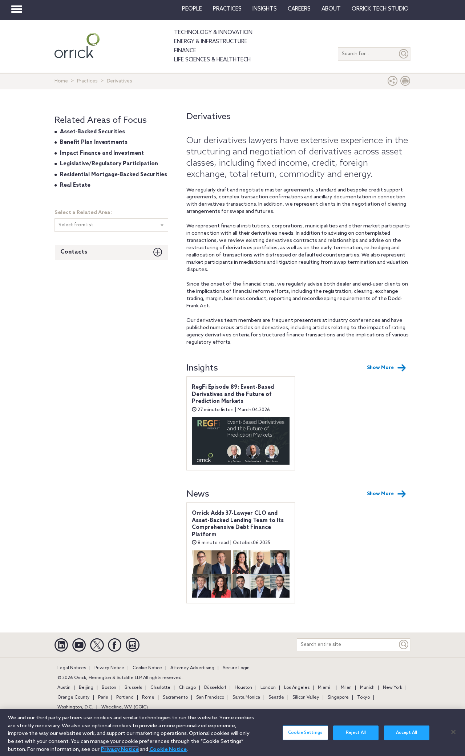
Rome (148, 697)
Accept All (406, 732)
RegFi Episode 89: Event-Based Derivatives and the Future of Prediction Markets (233, 394)
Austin (63, 687)
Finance (185, 51)
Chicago (187, 687)
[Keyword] (404, 644)
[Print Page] (405, 83)
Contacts (74, 251)
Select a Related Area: (83, 213)
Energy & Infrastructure (210, 42)
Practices (227, 9)
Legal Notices (71, 668)
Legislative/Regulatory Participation (109, 164)
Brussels (133, 687)
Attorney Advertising (192, 668)
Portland (125, 697)
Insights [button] (264, 9)
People (192, 9)
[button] (393, 83)
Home (61, 81)
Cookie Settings (305, 732)
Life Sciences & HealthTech (212, 60)
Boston (109, 687)
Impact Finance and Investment (102, 153)
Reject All (356, 732)
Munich (367, 687)
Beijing (86, 687)
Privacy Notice (109, 668)
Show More (380, 368)
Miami (324, 687)
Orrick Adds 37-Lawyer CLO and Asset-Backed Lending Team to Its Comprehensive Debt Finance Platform (238, 524)
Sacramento (175, 697)
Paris (103, 697)
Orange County (73, 697)
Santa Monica (246, 697)
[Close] (453, 732)
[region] (232, 732)
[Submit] (404, 54)
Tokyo (363, 697)
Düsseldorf (215, 687)
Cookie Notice (147, 668)
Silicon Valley (305, 697)
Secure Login (236, 668)
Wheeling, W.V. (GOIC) (124, 707)
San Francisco (210, 697)
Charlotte (160, 687)
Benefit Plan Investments (94, 142)
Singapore (338, 697)
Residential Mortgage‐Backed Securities (113, 174)
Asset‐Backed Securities (92, 132)
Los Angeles (297, 687)
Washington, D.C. (75, 707)
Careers (299, 9)
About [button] (331, 9)
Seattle (276, 697)
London (268, 687)
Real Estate (75, 185)
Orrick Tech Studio (380, 9)
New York (392, 687)
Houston (243, 687)
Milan (346, 687)
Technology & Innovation (213, 32)
